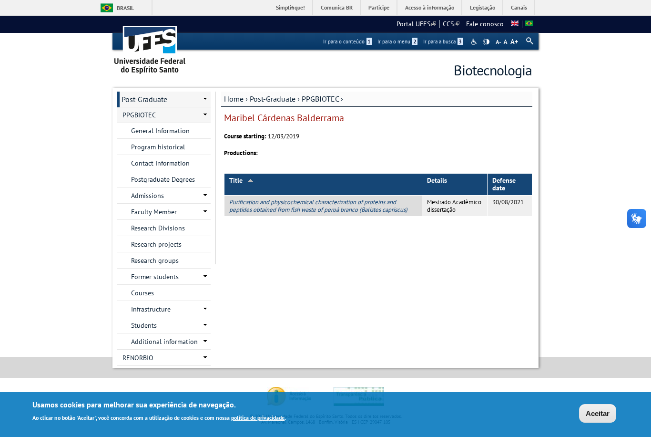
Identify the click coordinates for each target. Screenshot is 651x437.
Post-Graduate (272, 99)
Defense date (504, 184)
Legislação (482, 7)
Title (236, 180)
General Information (160, 130)
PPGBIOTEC (320, 99)
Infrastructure (151, 309)
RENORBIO (137, 358)
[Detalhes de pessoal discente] (515, 24)
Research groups (155, 260)
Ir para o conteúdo (347, 41)
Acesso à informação (429, 7)
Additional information (164, 341)
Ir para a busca (442, 41)
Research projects (156, 244)
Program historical (158, 147)
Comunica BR (337, 7)
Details (437, 180)
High (486, 42)
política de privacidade (258, 417)
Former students (155, 276)
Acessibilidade (474, 42)
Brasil (125, 7)
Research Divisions (158, 228)
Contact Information (160, 163)
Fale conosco (485, 24)
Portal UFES (416, 24)
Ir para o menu (397, 41)
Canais (519, 7)
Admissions (147, 195)
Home (234, 99)
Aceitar (598, 413)
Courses (142, 293)
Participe (378, 7)
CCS (451, 24)
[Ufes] (150, 46)
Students (144, 325)
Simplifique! (290, 7)
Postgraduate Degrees (163, 179)
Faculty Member (154, 212)
